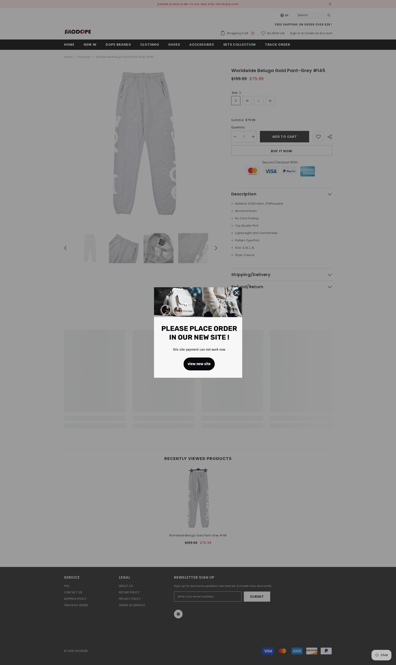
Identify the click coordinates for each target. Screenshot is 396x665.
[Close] (236, 292)
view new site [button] (199, 364)
